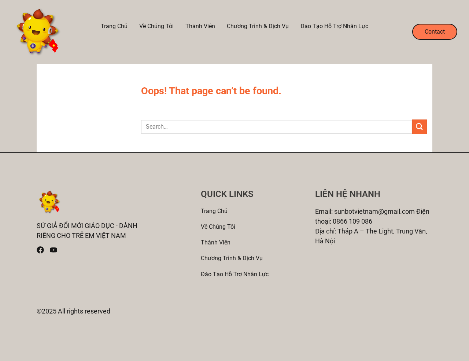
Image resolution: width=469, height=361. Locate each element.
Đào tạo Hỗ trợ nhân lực (334, 26)
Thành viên (200, 26)
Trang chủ (114, 26)
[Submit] (419, 126)
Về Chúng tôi (156, 26)
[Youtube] (53, 250)
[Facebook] (40, 250)
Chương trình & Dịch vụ (258, 26)
